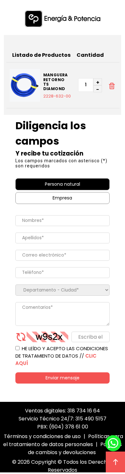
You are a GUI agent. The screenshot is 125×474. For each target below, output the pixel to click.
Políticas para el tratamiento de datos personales (63, 440)
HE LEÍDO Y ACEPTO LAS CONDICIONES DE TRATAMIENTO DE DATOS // (61, 356)
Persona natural (62, 184)
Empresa (62, 198)
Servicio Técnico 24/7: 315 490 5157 (62, 418)
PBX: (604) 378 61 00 (62, 426)
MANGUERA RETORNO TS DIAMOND (55, 82)
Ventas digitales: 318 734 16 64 (62, 410)
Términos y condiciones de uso (42, 436)
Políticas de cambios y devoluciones (75, 448)
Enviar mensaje (62, 378)
